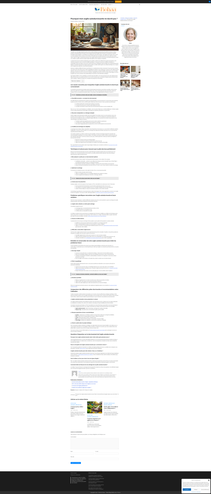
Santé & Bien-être (83, 4)
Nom (72, 451)
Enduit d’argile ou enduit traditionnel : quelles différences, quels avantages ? (135, 76)
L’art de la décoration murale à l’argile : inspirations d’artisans (85, 381)
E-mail (97, 451)
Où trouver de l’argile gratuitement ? (80, 385)
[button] (208, 480)
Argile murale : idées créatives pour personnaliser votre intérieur (124, 76)
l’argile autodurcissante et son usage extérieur (97, 216)
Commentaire (74, 436)
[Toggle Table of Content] (82, 81)
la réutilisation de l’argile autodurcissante (93, 237)
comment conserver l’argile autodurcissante (105, 192)
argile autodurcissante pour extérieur (85, 354)
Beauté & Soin (74, 4)
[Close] (209, 1)
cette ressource (83, 348)
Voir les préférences (205, 489)
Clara (83, 21)
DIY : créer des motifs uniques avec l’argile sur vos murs (84, 383)
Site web (72, 456)
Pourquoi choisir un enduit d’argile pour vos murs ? (135, 89)
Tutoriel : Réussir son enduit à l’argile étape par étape (125, 89)
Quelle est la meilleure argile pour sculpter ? (81, 387)
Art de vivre (104, 4)
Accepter (187, 489)
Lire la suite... (118, 1)
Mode (109, 4)
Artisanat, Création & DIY (80, 390)
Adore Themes (117, 492)
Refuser (195, 489)
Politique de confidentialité (75, 474)
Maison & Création (93, 4)
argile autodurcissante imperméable (110, 225)
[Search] (139, 4)
